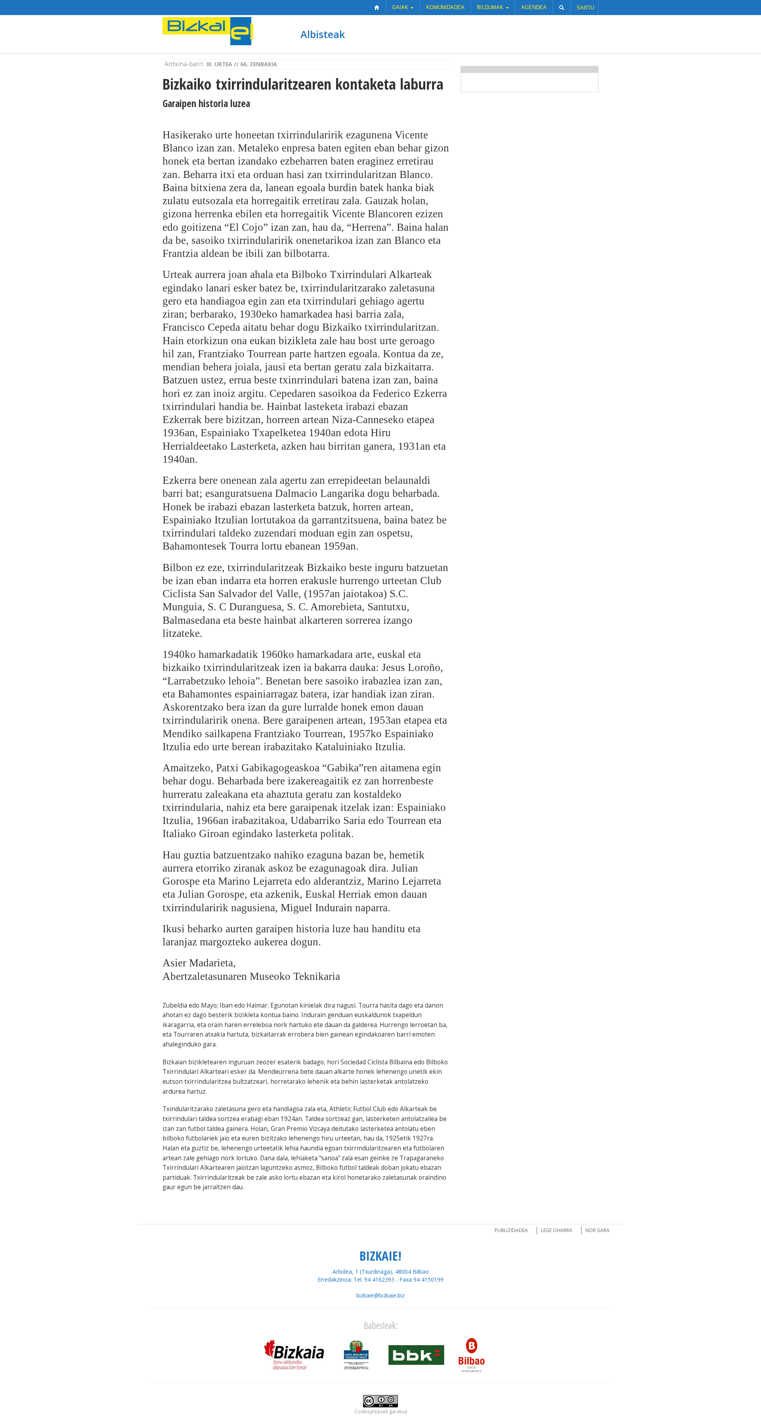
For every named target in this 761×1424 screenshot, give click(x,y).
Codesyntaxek (371, 1411)
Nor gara (597, 1230)
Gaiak (401, 7)
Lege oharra (556, 1230)
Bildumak (491, 7)
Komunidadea (445, 7)
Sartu (585, 8)
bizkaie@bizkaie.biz (380, 1295)
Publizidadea (511, 1230)
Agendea (534, 7)
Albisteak (322, 34)
